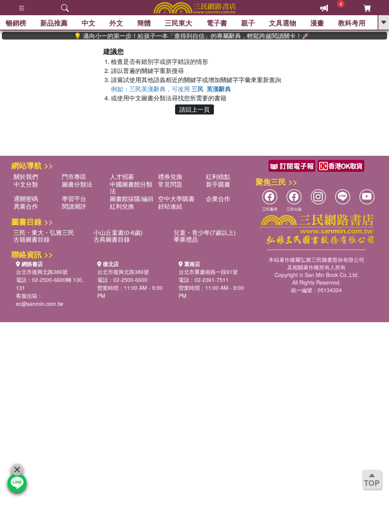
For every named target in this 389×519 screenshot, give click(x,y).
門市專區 (74, 176)
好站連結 (170, 206)
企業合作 (218, 198)
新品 (54, 23)
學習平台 (74, 198)
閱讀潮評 (74, 206)
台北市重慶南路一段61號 (208, 271)
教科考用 (351, 23)
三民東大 (178, 23)
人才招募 (122, 176)
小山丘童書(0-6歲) (117, 232)
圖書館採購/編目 (132, 198)
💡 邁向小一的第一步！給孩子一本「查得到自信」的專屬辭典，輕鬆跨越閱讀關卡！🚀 (185, 36)
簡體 (144, 23)
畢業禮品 (186, 239)
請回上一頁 (194, 109)
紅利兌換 (122, 206)
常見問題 (170, 184)
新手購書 (218, 184)
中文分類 (26, 184)
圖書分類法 (77, 184)
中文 (88, 23)
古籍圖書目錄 (31, 239)
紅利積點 (218, 176)
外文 (116, 23)
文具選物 (282, 23)
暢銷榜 (16, 23)
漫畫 (317, 23)
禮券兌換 (170, 176)
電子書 (217, 23)
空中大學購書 (176, 198)
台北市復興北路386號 (42, 271)
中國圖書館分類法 (131, 187)
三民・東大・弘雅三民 (43, 232)
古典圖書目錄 (111, 239)
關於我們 (26, 176)
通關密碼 (26, 198)
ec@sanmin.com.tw (39, 303)
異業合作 (26, 206)
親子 (248, 23)
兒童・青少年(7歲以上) (205, 232)
